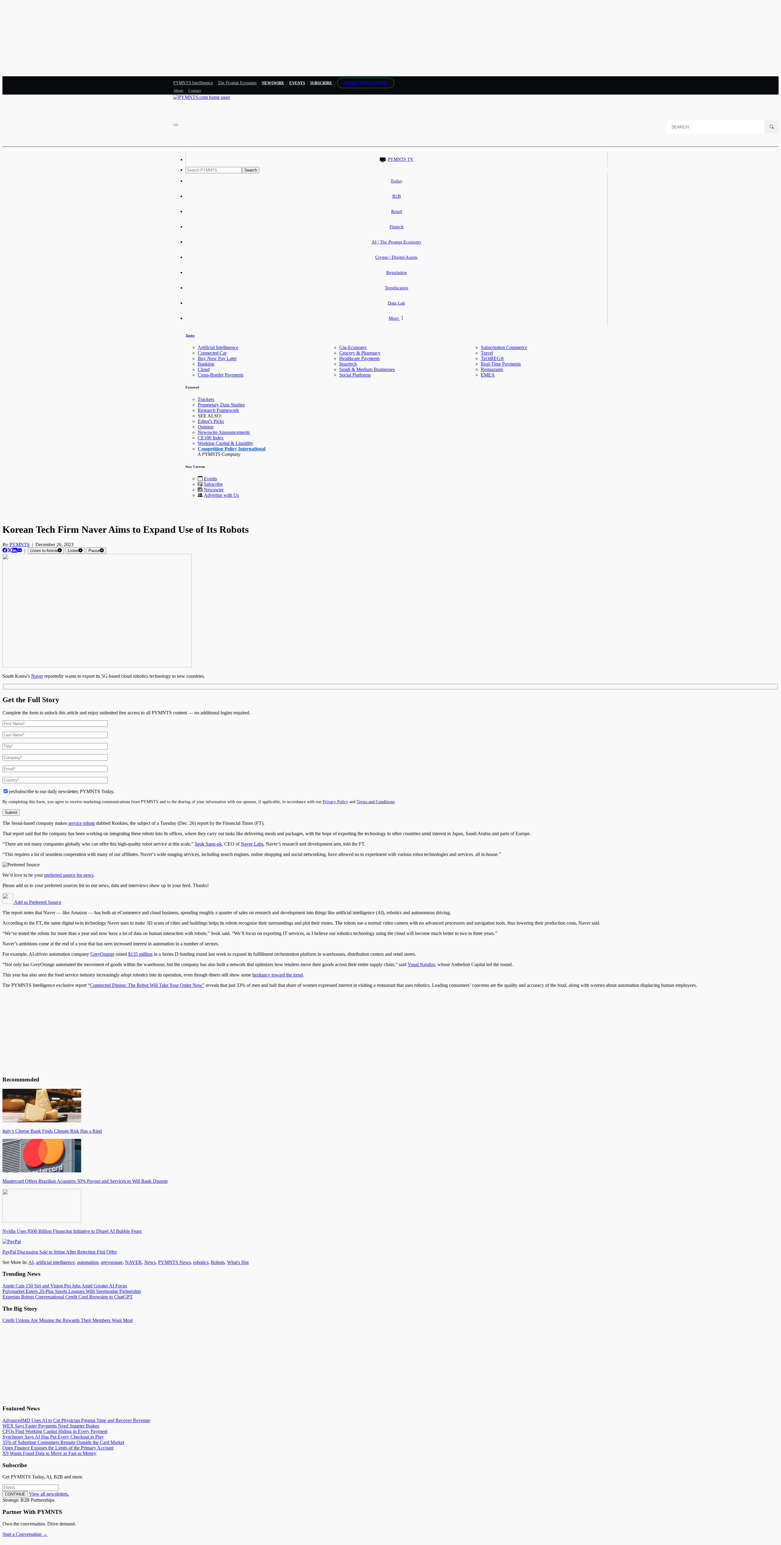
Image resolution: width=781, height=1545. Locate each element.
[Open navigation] (175, 125)
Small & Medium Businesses (367, 369)
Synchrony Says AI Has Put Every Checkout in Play (53, 1436)
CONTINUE (15, 1494)
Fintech (397, 226)
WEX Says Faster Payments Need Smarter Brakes (50, 1425)
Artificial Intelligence (218, 347)
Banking (206, 363)
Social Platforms (355, 374)
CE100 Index (211, 437)
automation (88, 1262)
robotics (200, 1262)
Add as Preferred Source (37, 902)
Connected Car (212, 353)
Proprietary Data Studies (221, 404)
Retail (396, 211)
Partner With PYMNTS (366, 83)
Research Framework (218, 410)
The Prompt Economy (237, 83)
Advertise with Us (221, 495)
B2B (396, 196)
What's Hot (238, 1262)
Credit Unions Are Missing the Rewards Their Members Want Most (67, 1320)
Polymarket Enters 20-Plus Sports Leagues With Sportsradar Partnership (71, 1291)
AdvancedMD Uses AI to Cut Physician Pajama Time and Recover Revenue (76, 1420)
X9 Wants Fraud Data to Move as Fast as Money (49, 1453)
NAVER (133, 1262)
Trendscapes (396, 287)
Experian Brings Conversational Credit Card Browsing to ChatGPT (67, 1296)
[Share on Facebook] (4, 550)
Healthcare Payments (359, 358)
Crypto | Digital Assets (396, 257)
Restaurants (492, 369)
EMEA (488, 374)
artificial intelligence (55, 1262)
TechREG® (492, 358)
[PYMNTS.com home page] (201, 97)
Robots (218, 1262)
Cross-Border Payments (220, 374)
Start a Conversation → (25, 1534)
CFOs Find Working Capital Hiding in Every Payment (54, 1431)
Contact (194, 90)
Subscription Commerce (504, 347)
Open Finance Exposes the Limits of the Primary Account (57, 1447)
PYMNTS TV (400, 159)
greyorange (112, 1262)
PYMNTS (19, 544)
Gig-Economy (353, 347)
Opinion (206, 426)
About (178, 90)
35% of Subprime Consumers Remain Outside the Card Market (63, 1442)
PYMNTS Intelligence (193, 83)
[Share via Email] (19, 550)
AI (31, 1262)
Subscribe (213, 484)
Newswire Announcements (224, 432)
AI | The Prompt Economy (397, 242)
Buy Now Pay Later (217, 358)
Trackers (206, 399)
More (394, 318)
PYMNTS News (174, 1262)
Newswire (273, 83)
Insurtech (348, 363)
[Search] (772, 127)
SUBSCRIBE (321, 83)
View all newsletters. (49, 1493)
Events (297, 83)
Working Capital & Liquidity (225, 443)
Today (396, 181)
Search (250, 170)
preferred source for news (68, 875)
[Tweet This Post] (9, 550)
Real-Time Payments (501, 363)
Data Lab (396, 303)
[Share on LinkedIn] (14, 550)
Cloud (204, 369)
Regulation (396, 272)
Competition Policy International (231, 448)
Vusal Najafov (421, 964)
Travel (487, 353)
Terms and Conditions (375, 801)
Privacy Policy (335, 801)
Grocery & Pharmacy (359, 353)
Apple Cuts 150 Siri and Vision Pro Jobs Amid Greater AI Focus (64, 1285)
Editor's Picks (211, 421)
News (150, 1262)
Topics (190, 335)
